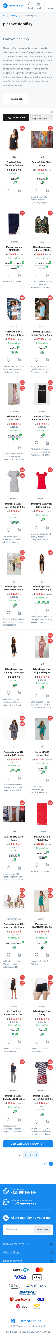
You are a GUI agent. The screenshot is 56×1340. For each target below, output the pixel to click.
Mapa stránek (38, 1326)
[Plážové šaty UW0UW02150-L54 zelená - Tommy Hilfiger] (42, 901)
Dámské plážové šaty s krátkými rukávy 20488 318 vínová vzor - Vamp (42, 671)
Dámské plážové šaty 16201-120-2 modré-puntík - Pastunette (42, 1097)
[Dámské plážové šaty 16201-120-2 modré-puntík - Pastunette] (42, 1073)
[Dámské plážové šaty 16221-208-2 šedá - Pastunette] (14, 481)
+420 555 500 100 (23, 1192)
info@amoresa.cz (23, 1203)
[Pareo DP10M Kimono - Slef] (42, 729)
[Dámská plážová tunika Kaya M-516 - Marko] (42, 309)
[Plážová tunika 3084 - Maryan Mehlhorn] (14, 901)
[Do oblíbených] (8, 190)
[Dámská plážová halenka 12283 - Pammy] (42, 224)
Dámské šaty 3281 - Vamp (42, 164)
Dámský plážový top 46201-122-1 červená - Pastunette (42, 505)
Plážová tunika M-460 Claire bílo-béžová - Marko (14, 333)
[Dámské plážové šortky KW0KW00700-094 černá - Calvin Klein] (42, 988)
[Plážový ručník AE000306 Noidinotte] (14, 224)
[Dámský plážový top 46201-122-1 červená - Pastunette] (42, 481)
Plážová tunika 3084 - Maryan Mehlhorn (14, 925)
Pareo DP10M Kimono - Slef (42, 753)
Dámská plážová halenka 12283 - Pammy (42, 249)
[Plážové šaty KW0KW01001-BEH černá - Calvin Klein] (14, 988)
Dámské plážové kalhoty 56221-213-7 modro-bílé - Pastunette (14, 1097)
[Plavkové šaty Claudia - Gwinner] (14, 139)
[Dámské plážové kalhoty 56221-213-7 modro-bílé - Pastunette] (14, 1073)
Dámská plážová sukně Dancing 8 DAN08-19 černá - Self (42, 588)
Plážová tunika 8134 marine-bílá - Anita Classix (14, 754)
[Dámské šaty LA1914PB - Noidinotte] (14, 393)
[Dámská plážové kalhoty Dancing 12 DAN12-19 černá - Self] (14, 564)
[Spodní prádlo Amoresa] (4, 16)
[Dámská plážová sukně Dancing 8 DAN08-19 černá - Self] (42, 564)
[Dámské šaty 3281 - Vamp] (42, 139)
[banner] (15, 5)
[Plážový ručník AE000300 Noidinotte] (42, 814)
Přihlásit (42, 1229)
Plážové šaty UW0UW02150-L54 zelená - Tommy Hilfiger (42, 926)
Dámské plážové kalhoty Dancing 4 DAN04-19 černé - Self (14, 671)
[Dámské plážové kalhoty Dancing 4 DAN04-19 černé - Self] (14, 646)
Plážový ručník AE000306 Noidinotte (14, 249)
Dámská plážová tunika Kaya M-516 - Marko (41, 333)
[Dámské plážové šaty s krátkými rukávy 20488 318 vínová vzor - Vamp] (42, 646)
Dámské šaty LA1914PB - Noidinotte (14, 418)
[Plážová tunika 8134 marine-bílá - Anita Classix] (14, 729)
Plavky (14, 16)
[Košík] (38, 6)
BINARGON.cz (43, 1332)
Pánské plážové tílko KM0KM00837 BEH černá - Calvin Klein (42, 418)
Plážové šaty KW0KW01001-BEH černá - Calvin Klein (14, 1013)
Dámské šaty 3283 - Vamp (14, 838)
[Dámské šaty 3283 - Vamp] (14, 814)
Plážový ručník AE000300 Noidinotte (42, 838)
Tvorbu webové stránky (17, 1332)
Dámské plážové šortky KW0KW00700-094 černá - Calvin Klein (42, 1013)
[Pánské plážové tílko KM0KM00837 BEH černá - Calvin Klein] (42, 393)
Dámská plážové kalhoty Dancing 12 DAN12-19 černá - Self (14, 588)
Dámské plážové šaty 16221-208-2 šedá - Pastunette (14, 505)
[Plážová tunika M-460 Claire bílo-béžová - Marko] (14, 309)
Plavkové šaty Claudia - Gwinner (14, 164)
